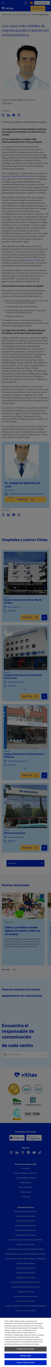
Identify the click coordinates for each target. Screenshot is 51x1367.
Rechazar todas (25, 1356)
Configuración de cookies (25, 1349)
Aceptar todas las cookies (25, 1362)
